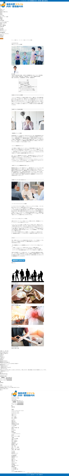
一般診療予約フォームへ (4, 371)
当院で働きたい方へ (15, 465)
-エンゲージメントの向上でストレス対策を (27, 90)
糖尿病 (1, 17)
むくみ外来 (2, 15)
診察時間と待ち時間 (15, 424)
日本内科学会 (16, 77)
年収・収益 (14, 445)
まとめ (20, 91)
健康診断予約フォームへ (4, 364)
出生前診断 (2, 20)
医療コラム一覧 (14, 460)
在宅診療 (1, 28)
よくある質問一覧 (15, 469)
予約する (1, 38)
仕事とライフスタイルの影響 (24, 82)
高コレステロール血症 (4, 16)
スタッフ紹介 (14, 416)
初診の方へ (2, 10)
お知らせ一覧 (14, 463)
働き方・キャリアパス (16, 448)
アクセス (1, 37)
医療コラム (2, 34)
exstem (13, 470)
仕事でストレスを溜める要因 (24, 83)
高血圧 (1, 13)
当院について (2, 9)
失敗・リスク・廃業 (15, 447)
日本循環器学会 (22, 77)
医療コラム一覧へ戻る (4, 351)
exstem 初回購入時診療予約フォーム (18, 471)
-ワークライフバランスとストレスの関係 (27, 89)
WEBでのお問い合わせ (4, 352)
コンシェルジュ (3, 31)
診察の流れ (14, 421)
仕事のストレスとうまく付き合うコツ (25, 87)
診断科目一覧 (14, 422)
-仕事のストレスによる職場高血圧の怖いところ (28, 86)
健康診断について (15, 456)
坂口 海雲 (13, 74)
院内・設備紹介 (14, 417)
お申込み (13, 458)
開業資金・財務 (14, 444)
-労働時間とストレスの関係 (25, 84)
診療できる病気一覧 (3, 11)
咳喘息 (1, 14)
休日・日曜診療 (3, 25)
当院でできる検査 (3, 22)
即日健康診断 (2, 32)
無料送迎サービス (3, 30)
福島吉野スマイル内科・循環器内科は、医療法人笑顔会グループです (34, 472)
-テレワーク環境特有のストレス (25, 85)
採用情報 (1, 36)
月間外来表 (2, 26)
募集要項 (13, 466)
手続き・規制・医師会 (16, 449)
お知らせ (13, 461)
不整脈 (1, 19)
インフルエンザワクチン (4, 21)
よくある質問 (14, 425)
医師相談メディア (15, 443)
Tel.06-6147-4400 (3, 374)
